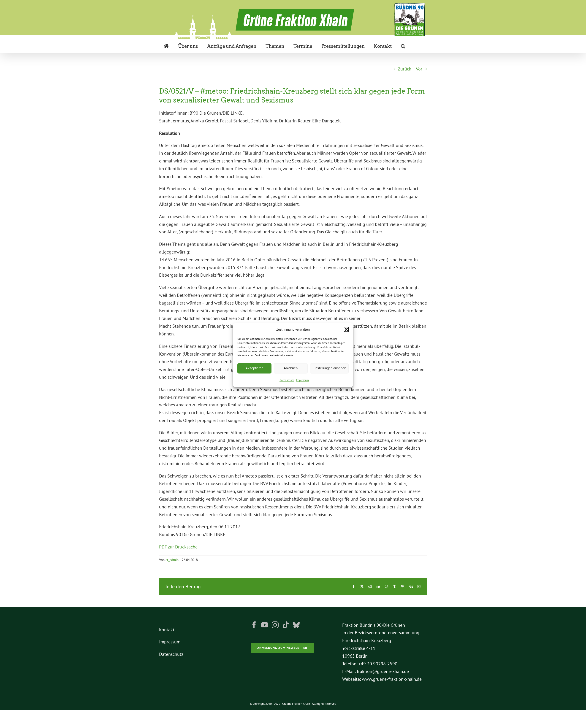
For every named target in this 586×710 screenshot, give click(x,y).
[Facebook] (254, 624)
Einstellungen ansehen (329, 368)
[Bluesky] (296, 624)
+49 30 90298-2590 (377, 664)
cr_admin (172, 560)
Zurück (404, 69)
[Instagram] (275, 624)
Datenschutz (286, 380)
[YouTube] (264, 624)
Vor (419, 69)
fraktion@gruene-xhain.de (383, 671)
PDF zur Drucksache (178, 547)
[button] (346, 329)
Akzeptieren (254, 368)
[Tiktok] (285, 624)
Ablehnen (291, 368)
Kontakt (166, 630)
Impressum (302, 380)
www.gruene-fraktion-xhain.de (392, 679)
